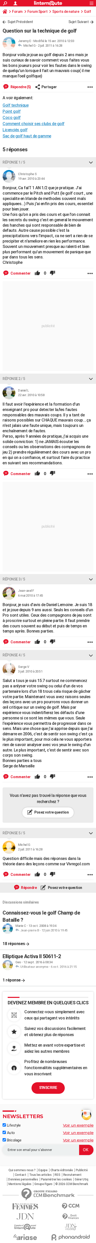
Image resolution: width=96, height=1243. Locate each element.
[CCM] (71, 1206)
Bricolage (13, 1140)
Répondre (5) (20, 87)
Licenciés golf (15, 129)
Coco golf (12, 117)
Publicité (82, 1170)
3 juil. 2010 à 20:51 (30, 671)
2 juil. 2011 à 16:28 (50, 45)
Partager (49, 87)
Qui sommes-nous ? (22, 1170)
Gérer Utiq (81, 1179)
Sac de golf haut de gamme (27, 136)
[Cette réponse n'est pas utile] (52, 273)
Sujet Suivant (78, 22)
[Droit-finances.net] (71, 1217)
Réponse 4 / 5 (14, 655)
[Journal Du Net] (25, 1216)
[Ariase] (25, 1237)
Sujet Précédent (20, 22)
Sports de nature (65, 11)
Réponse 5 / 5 (14, 833)
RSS (57, 1175)
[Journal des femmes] (25, 1206)
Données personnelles (23, 1179)
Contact (20, 1175)
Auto (10, 1132)
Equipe (42, 1170)
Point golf (11, 111)
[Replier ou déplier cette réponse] (91, 162)
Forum (17, 11)
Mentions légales (19, 1184)
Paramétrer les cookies (56, 1179)
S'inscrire (48, 1088)
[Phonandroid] (71, 1237)
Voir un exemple (78, 1125)
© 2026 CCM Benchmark (71, 1184)
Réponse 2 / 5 (14, 379)
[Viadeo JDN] (71, 1227)
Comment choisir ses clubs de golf (34, 123)
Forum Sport (37, 11)
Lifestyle (13, 1125)
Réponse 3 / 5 (14, 579)
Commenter (20, 273)
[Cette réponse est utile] (37, 273)
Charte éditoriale (61, 1170)
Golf (87, 11)
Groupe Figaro (43, 1184)
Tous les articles (40, 1175)
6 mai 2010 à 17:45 (30, 595)
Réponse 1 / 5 (14, 162)
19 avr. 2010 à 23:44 (31, 179)
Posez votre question (51, 812)
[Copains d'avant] (25, 1227)
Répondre (28, 888)
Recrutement (72, 1175)
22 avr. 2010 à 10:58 (31, 395)
